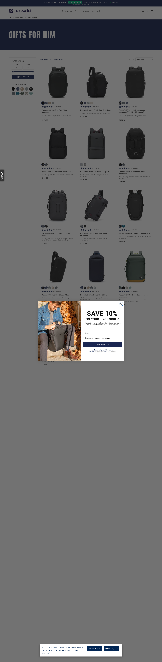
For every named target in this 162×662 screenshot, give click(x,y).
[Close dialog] (121, 304)
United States (94, 648)
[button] (2, 175)
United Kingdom (111, 648)
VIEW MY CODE (102, 344)
